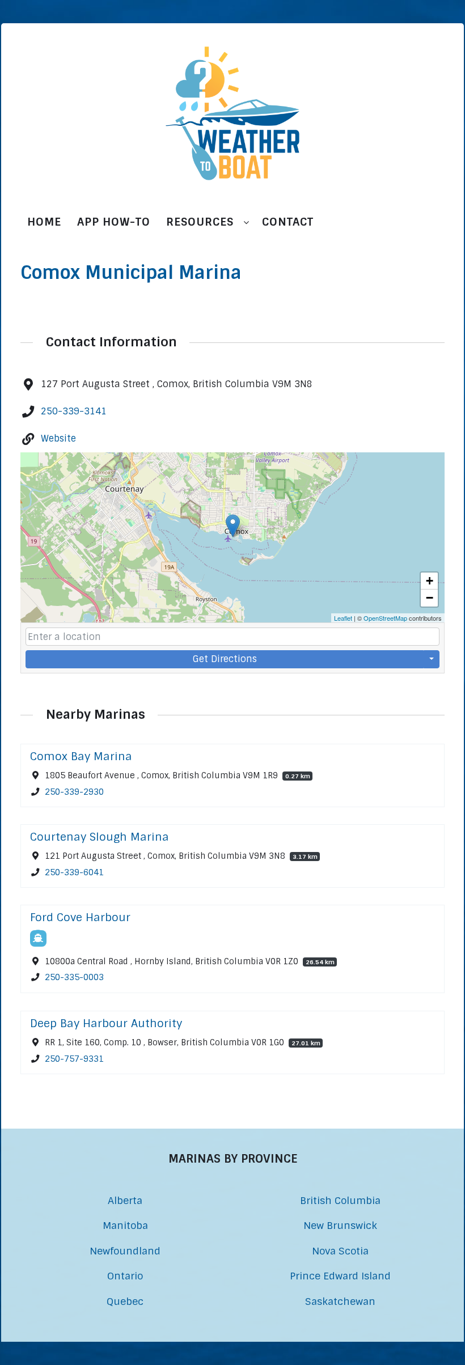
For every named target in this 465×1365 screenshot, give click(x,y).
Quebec (125, 1301)
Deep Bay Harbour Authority (106, 1023)
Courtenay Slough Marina (99, 837)
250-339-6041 (74, 872)
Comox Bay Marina (81, 756)
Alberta (125, 1200)
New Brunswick (340, 1225)
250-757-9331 (74, 1058)
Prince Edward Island (340, 1275)
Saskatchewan (340, 1301)
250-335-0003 (74, 978)
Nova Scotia (340, 1250)
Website (58, 438)
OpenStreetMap (385, 617)
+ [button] (429, 581)
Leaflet (343, 617)
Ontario (125, 1275)
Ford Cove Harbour (80, 917)
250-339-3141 (74, 411)
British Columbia (340, 1200)
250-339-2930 (74, 791)
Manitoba (125, 1225)
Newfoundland (125, 1250)
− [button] (429, 598)
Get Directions (225, 659)
